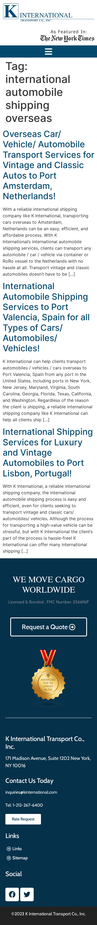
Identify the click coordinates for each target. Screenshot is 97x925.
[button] (48, 51)
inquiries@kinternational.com (31, 792)
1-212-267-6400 (27, 805)
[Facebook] (12, 894)
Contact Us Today (29, 780)
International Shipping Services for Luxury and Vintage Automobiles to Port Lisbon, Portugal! (48, 452)
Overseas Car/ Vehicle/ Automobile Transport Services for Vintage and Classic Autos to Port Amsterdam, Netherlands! (48, 165)
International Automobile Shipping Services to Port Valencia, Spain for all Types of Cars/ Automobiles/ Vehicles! (46, 317)
